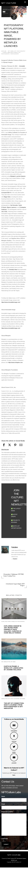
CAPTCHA (4, 838)
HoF (2, 661)
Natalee (3, 51)
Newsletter (14, 731)
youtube (14, 763)
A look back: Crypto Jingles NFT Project (15, 584)
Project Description (7, 811)
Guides (13, 621)
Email (3, 804)
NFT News (11, 51)
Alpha (3, 621)
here (14, 775)
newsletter (7, 661)
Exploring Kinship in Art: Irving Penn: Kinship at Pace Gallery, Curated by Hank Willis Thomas (13, 629)
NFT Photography (19, 51)
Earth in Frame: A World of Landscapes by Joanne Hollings (13, 668)
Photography (14, 53)
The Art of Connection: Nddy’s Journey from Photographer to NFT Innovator (14, 705)
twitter (14, 752)
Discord (14, 741)
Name (3, 796)
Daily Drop (8, 621)
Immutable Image (12, 52)
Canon (5, 52)
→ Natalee (14, 558)
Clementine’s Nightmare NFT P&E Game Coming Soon (13, 575)
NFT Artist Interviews (14, 698)
